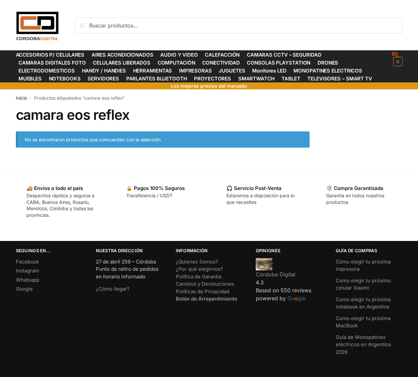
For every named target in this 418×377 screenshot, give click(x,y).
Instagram (27, 270)
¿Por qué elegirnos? (199, 269)
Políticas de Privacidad (202, 291)
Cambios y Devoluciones (205, 284)
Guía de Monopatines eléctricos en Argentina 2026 (363, 344)
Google (24, 289)
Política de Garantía (198, 276)
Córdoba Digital (275, 274)
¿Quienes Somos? (197, 262)
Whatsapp (27, 280)
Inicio (21, 98)
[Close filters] (312, 110)
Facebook (27, 262)
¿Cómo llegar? (113, 289)
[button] (397, 58)
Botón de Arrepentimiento (206, 299)
